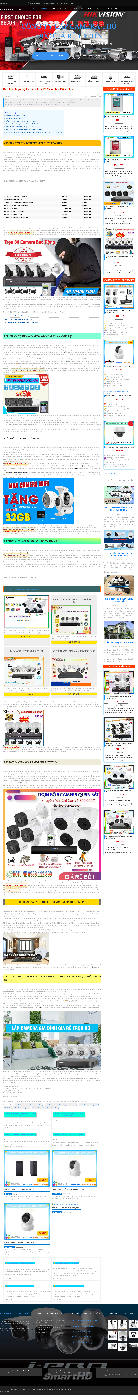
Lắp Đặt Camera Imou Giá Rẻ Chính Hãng (29, 1105)
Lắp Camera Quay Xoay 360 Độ (119, 642)
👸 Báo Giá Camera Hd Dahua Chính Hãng (20, 1286)
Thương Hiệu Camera (39, 8)
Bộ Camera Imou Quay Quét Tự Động (66, 1208)
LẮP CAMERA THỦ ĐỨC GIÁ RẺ (14, 1313)
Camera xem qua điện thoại (15, 115)
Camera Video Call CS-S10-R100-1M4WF (19, 1190)
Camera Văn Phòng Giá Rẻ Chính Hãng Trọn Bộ (74, 600)
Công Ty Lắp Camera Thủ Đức (51, 3)
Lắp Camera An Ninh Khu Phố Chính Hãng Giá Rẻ (21, 589)
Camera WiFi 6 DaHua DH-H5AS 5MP (118, 396)
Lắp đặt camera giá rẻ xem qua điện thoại (21, 121)
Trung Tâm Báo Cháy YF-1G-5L (116, 117)
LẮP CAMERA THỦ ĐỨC (11, 9)
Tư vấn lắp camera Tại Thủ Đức (82, 1337)
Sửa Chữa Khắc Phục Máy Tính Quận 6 (17, 1108)
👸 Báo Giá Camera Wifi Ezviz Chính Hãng (20, 1263)
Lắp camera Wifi (78, 8)
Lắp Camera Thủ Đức (34, 3)
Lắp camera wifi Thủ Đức (68, 3)
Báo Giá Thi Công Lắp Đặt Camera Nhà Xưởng (20, 1114)
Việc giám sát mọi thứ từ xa (15, 118)
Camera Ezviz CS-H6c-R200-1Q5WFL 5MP (19, 1243)
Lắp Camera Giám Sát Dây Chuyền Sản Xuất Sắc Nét (118, 837)
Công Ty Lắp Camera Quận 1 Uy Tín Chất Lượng (61, 1105)
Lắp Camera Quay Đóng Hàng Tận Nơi (20, 1134)
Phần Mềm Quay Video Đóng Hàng (69, 1134)
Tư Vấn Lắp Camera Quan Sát (89, 1105)
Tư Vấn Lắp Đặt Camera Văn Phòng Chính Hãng (119, 554)
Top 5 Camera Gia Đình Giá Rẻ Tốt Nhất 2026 (69, 1114)
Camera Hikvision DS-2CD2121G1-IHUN (119, 447)
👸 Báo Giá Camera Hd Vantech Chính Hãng (68, 1286)
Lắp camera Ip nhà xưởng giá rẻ (26, 651)
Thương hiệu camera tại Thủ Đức (82, 1342)
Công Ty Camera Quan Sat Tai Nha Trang (45, 1108)
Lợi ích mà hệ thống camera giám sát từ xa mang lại (24, 124)
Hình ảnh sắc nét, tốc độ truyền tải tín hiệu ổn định (24, 129)
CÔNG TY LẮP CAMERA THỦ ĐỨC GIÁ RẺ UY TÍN (69, 30)
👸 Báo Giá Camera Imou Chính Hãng (66, 1263)
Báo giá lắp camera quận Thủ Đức (83, 1326)
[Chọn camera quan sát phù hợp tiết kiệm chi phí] (134, 80)
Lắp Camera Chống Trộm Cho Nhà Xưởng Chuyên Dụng (118, 744)
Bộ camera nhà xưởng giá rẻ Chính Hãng (74, 651)
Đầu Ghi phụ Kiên (94, 8)
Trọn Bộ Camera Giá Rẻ (59, 8)
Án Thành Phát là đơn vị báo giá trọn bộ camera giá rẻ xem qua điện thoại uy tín (34, 132)
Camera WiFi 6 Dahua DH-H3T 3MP (118, 366)
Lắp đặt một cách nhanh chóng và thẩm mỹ (21, 127)
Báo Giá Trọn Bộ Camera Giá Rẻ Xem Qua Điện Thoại (119, 508)
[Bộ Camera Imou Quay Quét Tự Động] (65, 1204)
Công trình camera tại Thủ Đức (82, 1331)
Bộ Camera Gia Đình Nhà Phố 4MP (118, 791)
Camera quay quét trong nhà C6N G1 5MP (68, 1189)
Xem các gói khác (110, 473)
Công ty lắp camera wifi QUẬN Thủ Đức (84, 1320)
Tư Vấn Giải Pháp (110, 8)
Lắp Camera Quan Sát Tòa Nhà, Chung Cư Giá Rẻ (119, 600)
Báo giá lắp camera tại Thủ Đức (50, 56)
